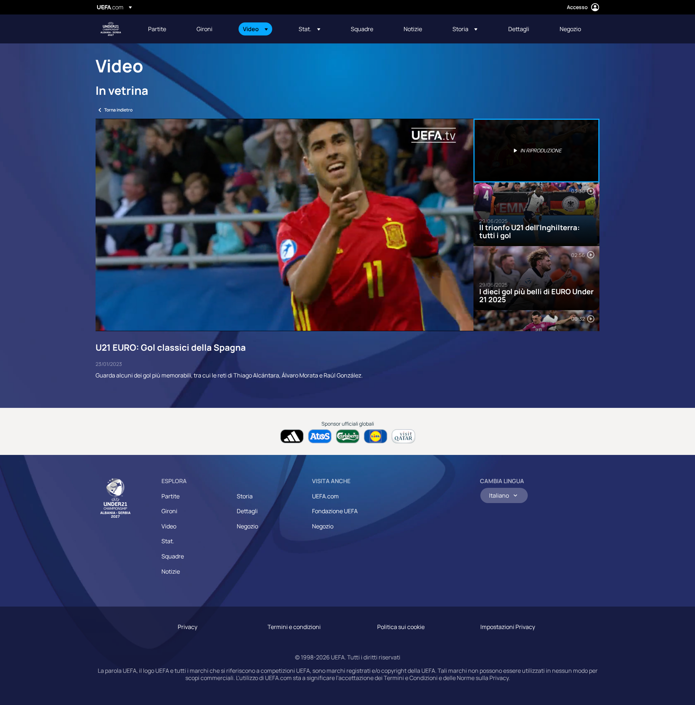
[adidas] (292, 436)
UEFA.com (325, 496)
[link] (157, 29)
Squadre (172, 556)
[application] (284, 225)
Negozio (247, 526)
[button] (255, 29)
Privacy (187, 627)
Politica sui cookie (401, 627)
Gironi (169, 511)
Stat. (167, 541)
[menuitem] (163, 29)
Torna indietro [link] (118, 110)
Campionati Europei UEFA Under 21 (111, 29)
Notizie (170, 571)
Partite (170, 496)
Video (168, 526)
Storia (245, 496)
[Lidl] (375, 436)
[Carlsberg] (347, 436)
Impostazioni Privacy (507, 627)
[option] (536, 150)
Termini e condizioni (294, 627)
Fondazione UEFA (335, 511)
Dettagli (247, 511)
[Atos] (320, 436)
